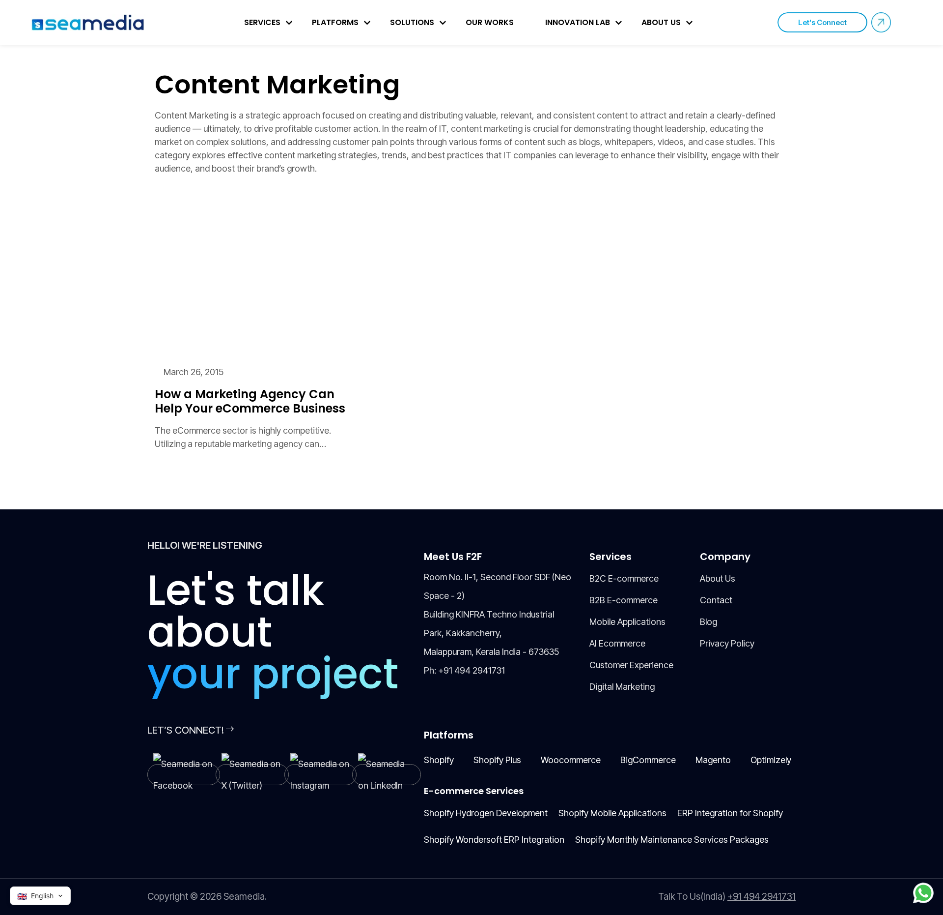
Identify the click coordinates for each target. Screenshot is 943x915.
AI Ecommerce (617, 643)
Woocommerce (571, 760)
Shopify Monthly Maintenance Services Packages (672, 839)
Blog (708, 622)
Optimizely (770, 760)
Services (262, 22)
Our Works (490, 22)
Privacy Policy (727, 643)
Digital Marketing (622, 686)
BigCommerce (648, 760)
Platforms (335, 22)
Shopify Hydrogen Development (486, 813)
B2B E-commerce (623, 600)
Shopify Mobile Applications (612, 813)
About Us (661, 22)
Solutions (412, 22)
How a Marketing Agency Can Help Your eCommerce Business (250, 401)
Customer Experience (631, 665)
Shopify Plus (497, 760)
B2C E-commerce (624, 578)
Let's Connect (822, 22)
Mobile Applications (627, 622)
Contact (716, 600)
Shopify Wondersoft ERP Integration (494, 839)
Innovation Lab (577, 22)
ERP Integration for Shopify (730, 813)
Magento (713, 760)
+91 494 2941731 (471, 670)
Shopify (439, 760)
